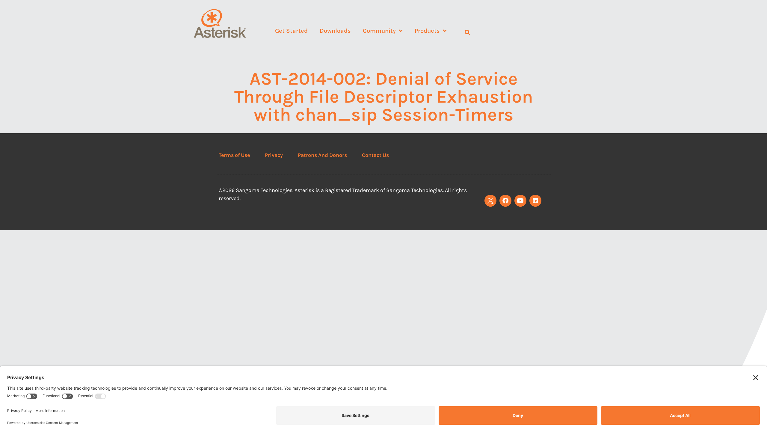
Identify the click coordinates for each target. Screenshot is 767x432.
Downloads (335, 30)
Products (427, 30)
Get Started (291, 30)
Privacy (274, 155)
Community (379, 30)
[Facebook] (505, 201)
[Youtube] (520, 201)
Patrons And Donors (322, 155)
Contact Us (375, 155)
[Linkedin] (535, 201)
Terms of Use (234, 155)
